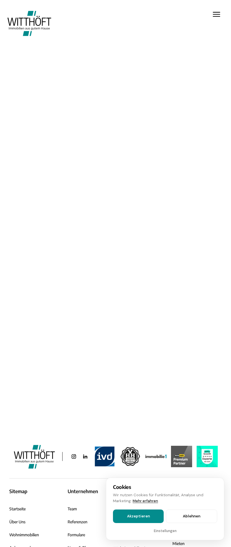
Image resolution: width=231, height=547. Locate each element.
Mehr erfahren (145, 501)
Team (72, 508)
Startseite (17, 508)
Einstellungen (165, 531)
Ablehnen (191, 516)
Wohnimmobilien (24, 534)
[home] (29, 23)
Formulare (76, 534)
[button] (214, 23)
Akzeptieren (138, 516)
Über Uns (17, 521)
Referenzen (77, 521)
